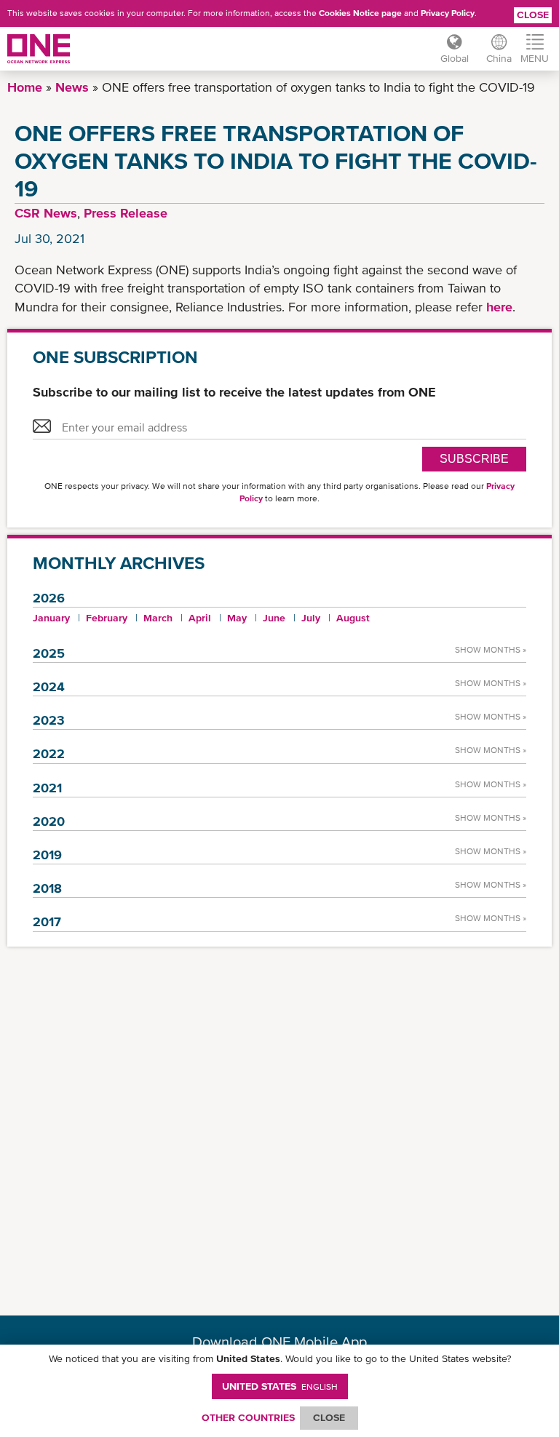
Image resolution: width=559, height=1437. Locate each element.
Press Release (125, 212)
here (499, 306)
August (353, 618)
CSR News (46, 212)
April (200, 618)
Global (454, 58)
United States (280, 1386)
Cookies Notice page (360, 13)
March (158, 618)
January (51, 618)
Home (24, 87)
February (106, 618)
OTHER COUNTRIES (248, 1417)
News (72, 87)
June (274, 618)
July (310, 618)
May (237, 618)
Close (533, 14)
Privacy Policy (448, 13)
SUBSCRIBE (474, 459)
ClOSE (329, 1417)
